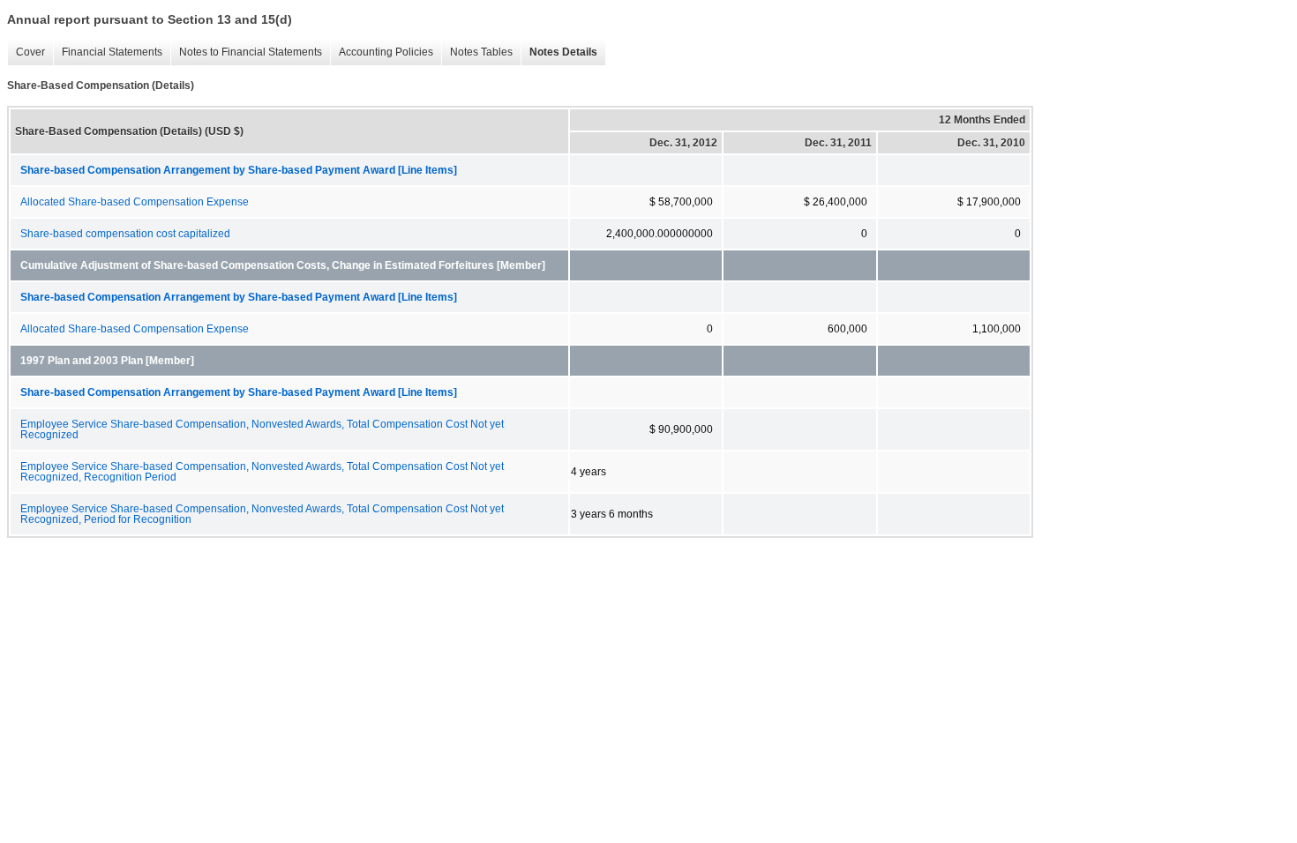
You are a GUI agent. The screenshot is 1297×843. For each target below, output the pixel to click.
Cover (30, 52)
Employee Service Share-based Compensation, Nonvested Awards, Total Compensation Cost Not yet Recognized (262, 429)
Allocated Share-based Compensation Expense (134, 202)
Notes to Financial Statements (250, 52)
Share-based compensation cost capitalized (125, 233)
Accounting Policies (386, 52)
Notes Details (563, 52)
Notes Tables (481, 52)
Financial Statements (112, 52)
